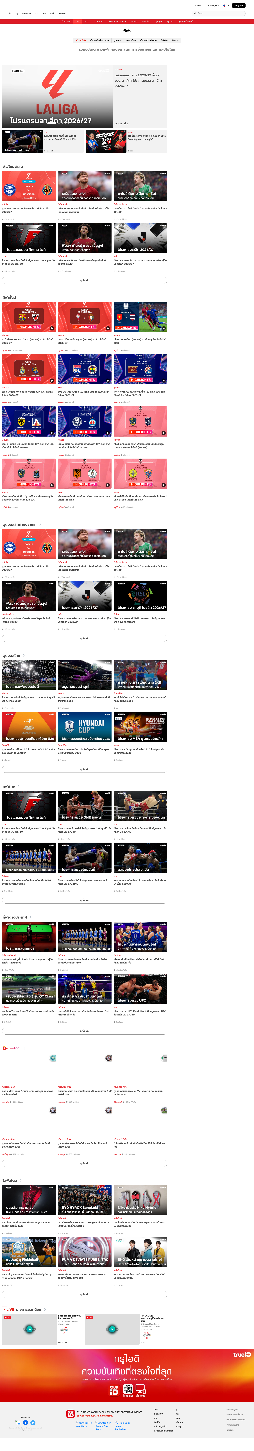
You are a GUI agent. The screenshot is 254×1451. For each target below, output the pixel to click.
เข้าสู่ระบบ (239, 5)
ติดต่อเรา (229, 1429)
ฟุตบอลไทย (131, 40)
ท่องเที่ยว (146, 21)
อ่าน (36, 13)
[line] (18, 1422)
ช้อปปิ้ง (157, 1422)
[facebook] (25, 1422)
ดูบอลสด (117, 40)
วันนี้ (10, 13)
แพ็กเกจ (179, 1422)
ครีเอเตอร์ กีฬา (8, 1087)
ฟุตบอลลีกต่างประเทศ (99, 40)
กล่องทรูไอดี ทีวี (214, 5)
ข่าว (86, 21)
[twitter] (33, 1422)
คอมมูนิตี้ (179, 1426)
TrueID (16, 5)
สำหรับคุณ (65, 21)
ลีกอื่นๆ (117, 614)
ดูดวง (170, 21)
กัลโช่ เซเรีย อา (64, 204)
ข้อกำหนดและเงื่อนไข (234, 1414)
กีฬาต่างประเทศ (15, 917)
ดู (17, 13)
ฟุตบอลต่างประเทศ (148, 40)
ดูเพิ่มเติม (84, 280)
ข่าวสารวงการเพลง (117, 21)
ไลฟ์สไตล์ (10, 1180)
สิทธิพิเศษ (26, 13)
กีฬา (78, 21)
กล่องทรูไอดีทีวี (160, 1426)
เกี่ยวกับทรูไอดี (232, 1409)
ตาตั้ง (52, 13)
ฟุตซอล (5, 693)
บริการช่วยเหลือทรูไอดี (163, 1430)
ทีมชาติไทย (118, 693)
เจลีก (116, 256)
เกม (44, 13)
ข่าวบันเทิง (98, 21)
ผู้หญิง (159, 21)
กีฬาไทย (164, 40)
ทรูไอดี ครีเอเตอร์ (185, 21)
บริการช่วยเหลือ (232, 1424)
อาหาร (134, 21)
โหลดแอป (198, 5)
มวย (4, 256)
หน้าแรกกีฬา (80, 40)
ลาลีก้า (5, 204)
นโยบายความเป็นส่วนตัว (236, 1419)
